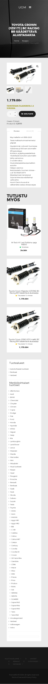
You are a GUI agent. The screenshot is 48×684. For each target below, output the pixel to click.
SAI (12, 590)
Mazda (13, 454)
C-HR (13, 530)
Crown (16, 121)
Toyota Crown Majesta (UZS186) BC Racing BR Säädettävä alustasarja (24, 292)
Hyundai (13, 426)
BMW (12, 397)
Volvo (12, 628)
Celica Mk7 (15, 539)
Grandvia (14, 561)
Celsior (14, 542)
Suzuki (13, 501)
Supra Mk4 (15, 605)
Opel (12, 473)
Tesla (12, 504)
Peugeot (13, 476)
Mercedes (14, 457)
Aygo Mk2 (15, 523)
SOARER (14, 599)
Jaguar (13, 432)
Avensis (14, 517)
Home (16, 41)
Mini (11, 460)
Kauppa (25, 41)
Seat (12, 492)
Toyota (13, 508)
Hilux (13, 571)
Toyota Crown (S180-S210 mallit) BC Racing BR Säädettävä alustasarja (24, 340)
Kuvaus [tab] (16, 131)
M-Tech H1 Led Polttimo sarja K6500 (24, 244)
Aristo (13, 511)
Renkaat (13, 372)
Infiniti (12, 429)
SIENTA (14, 596)
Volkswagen (15, 624)
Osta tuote (28, 114)
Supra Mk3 (15, 602)
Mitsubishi (14, 463)
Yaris (13, 612)
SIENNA (14, 593)
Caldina (14, 533)
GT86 (13, 564)
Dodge (13, 413)
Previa (13, 577)
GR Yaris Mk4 (16, 558)
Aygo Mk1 (15, 520)
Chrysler (13, 404)
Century (14, 545)
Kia (11, 438)
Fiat (11, 416)
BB (12, 527)
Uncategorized (16, 618)
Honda (13, 422)
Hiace (13, 568)
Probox (14, 583)
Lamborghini (15, 441)
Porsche (13, 479)
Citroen (13, 407)
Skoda (13, 495)
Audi (12, 394)
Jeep (12, 435)
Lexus (12, 448)
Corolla (14, 549)
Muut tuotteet (15, 467)
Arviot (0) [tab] (30, 131)
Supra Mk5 (15, 609)
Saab (12, 489)
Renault (13, 482)
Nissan (12, 470)
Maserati (13, 451)
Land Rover (14, 445)
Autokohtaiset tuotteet (19, 369)
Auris (13, 514)
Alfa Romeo (15, 391)
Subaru (13, 498)
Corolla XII (15, 552)
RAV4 (13, 587)
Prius (13, 580)
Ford (12, 419)
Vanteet (13, 375)
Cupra (12, 410)
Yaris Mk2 (15, 615)
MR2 (13, 574)
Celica (13, 536)
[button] (37, 66)
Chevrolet (14, 400)
